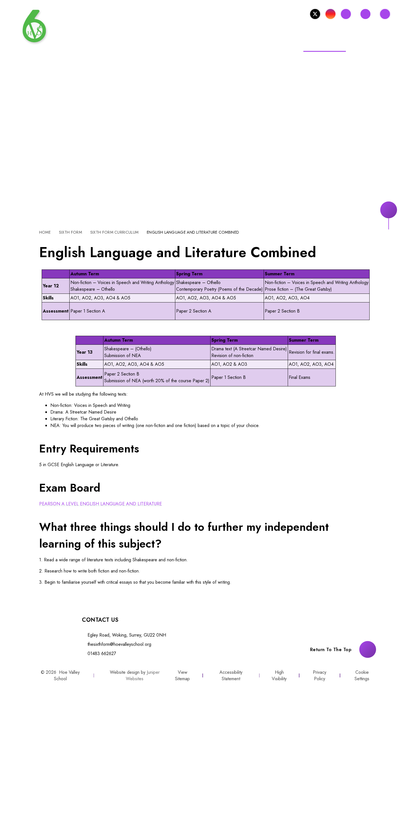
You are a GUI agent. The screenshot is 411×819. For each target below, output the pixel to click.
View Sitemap (182, 675)
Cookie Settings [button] (362, 675)
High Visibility (279, 675)
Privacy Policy (319, 675)
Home (45, 232)
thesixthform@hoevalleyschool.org (119, 644)
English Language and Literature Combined (193, 232)
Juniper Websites (143, 675)
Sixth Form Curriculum (114, 232)
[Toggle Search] (385, 14)
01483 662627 (102, 653)
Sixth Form (70, 232)
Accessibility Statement (230, 675)
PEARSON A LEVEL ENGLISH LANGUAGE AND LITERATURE (100, 504)
